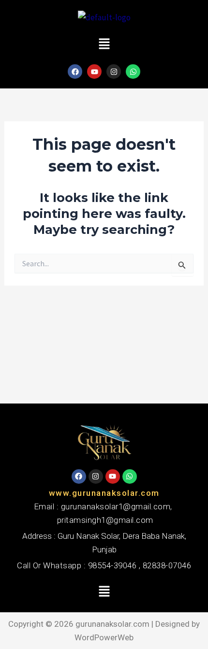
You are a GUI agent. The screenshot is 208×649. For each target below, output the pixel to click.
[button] (104, 44)
